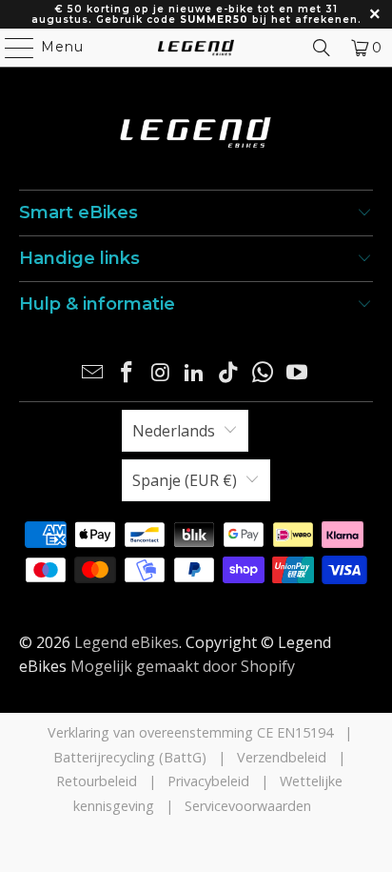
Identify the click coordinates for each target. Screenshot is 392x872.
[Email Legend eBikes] (93, 373)
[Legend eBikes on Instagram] (161, 373)
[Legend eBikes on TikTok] (229, 373)
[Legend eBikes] (196, 48)
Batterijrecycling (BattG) (129, 757)
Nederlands (173, 430)
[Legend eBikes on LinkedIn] (195, 373)
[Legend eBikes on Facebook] (127, 373)
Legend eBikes (126, 642)
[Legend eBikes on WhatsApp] (263, 373)
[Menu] (10, 48)
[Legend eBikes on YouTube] (297, 373)
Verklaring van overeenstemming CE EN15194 (190, 732)
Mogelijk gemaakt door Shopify (182, 666)
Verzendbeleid (281, 757)
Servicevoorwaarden (248, 806)
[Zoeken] (322, 48)
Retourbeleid (96, 781)
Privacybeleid (208, 781)
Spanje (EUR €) (184, 480)
